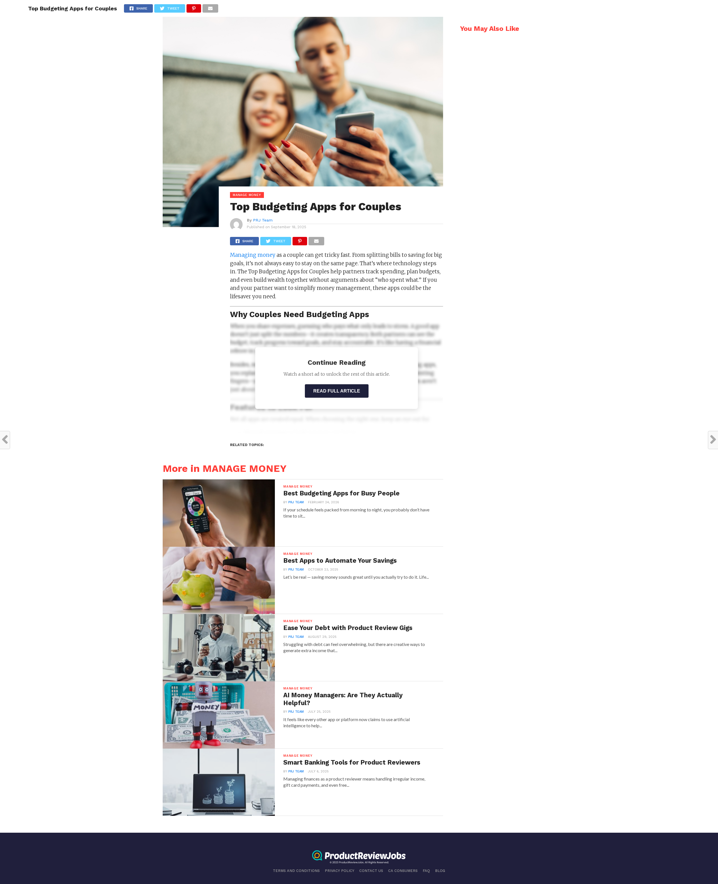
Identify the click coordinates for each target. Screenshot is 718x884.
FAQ (426, 871)
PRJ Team (263, 220)
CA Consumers (403, 871)
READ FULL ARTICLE (336, 391)
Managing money (253, 255)
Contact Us (371, 871)
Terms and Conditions (296, 871)
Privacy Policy (339, 871)
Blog (440, 871)
